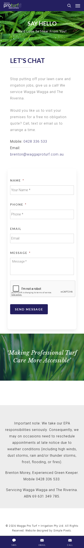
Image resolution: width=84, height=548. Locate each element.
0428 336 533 (35, 141)
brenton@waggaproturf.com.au (37, 154)
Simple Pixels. (62, 530)
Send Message (29, 309)
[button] (77, 5)
